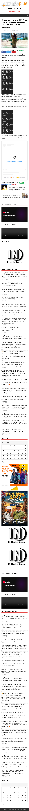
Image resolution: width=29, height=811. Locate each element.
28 (14, 458)
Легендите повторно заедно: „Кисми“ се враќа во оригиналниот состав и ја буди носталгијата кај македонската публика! (14, 390)
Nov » (6, 462)
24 (25, 455)
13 (10, 453)
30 (22, 458)
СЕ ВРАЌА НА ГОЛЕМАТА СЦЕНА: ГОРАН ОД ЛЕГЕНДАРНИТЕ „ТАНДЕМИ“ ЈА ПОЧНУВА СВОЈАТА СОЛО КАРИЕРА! (14, 329)
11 (3, 453)
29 (18, 458)
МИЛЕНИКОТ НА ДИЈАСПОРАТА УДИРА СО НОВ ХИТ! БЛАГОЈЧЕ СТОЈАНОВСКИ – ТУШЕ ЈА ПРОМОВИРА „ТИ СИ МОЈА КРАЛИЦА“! (13, 312)
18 (3, 455)
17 (25, 453)
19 (7, 455)
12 (7, 453)
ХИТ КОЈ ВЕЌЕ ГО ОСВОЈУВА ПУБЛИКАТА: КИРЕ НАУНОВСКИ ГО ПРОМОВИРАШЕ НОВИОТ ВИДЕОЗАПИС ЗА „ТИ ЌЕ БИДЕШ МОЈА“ (13, 364)
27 (10, 458)
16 (22, 453)
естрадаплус (15, 30)
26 (7, 458)
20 (10, 455)
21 (14, 455)
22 (18, 455)
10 (25, 450)
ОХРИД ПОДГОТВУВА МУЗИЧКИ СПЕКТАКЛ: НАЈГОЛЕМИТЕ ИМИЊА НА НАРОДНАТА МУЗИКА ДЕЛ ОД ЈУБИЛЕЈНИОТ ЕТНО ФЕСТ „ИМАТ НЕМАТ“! (14, 414)
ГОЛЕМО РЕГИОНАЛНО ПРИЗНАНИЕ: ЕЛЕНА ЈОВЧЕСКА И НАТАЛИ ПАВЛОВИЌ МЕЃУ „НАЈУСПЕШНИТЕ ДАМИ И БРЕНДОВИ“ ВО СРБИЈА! (14, 422)
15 (18, 453)
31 (25, 458)
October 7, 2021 (6, 30)
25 (3, 458)
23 (22, 455)
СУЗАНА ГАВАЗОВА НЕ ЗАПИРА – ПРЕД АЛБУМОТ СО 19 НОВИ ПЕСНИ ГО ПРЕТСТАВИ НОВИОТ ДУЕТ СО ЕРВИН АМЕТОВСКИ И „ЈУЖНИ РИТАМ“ (14, 304)
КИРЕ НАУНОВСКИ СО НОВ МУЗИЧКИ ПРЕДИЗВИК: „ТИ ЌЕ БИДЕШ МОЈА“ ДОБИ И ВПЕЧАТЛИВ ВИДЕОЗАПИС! (12, 283)
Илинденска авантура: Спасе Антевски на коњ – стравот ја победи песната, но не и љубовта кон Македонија (13, 291)
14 (14, 453)
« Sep (2, 462)
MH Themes (23, 809)
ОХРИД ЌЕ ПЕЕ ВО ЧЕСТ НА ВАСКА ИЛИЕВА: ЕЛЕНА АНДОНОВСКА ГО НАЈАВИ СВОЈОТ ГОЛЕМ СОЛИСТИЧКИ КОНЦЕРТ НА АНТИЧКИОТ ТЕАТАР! (14, 336)
